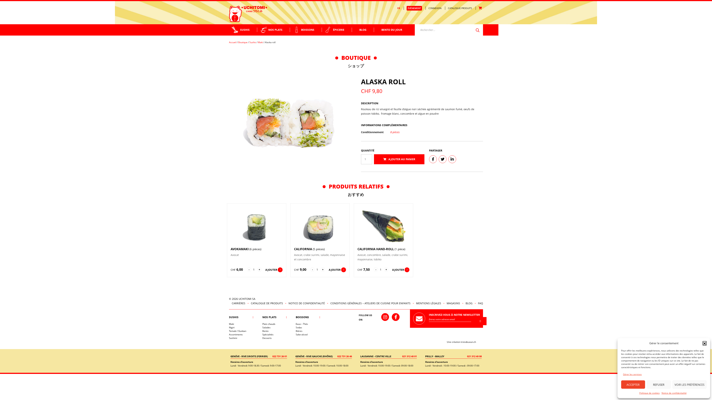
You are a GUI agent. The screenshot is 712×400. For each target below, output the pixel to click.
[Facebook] (396, 317)
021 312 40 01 (409, 356)
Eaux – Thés (302, 324)
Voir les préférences (689, 384)
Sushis (245, 29)
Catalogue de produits (267, 303)
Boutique (243, 42)
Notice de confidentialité (674, 393)
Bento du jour (391, 29)
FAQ (480, 303)
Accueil (232, 42)
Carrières (238, 303)
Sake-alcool (302, 334)
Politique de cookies (649, 393)
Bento (265, 331)
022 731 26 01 (279, 356)
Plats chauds (268, 324)
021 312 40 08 (474, 356)
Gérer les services (632, 374)
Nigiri (232, 327)
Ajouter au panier (401, 159)
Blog (362, 29)
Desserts (267, 338)
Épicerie (338, 29)
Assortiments (236, 334)
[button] (704, 343)
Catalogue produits (460, 8)
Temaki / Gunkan (237, 331)
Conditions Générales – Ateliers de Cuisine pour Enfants (370, 303)
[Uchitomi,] (248, 14)
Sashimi (233, 338)
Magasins (453, 303)
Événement (414, 8)
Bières (299, 331)
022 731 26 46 (344, 356)
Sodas (299, 327)
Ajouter (271, 269)
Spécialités (267, 334)
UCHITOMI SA (247, 299)
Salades (266, 327)
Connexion (434, 8)
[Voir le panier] (481, 8)
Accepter (633, 384)
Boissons (307, 29)
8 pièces (395, 132)
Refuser (658, 384)
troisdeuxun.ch (469, 342)
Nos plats (275, 29)
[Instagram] (385, 317)
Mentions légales (428, 303)
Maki (260, 42)
